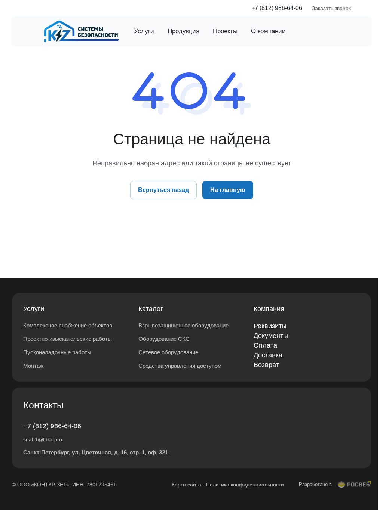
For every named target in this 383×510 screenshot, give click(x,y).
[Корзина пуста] (367, 8)
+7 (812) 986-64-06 (276, 8)
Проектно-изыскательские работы (67, 339)
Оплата (265, 345)
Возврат (266, 364)
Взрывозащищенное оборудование (183, 325)
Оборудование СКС (164, 339)
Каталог (150, 308)
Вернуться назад (163, 190)
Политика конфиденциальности (245, 485)
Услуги (33, 308)
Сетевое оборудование (168, 352)
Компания (269, 308)
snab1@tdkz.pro (42, 439)
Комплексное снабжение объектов (67, 325)
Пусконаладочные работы (57, 352)
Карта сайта (186, 485)
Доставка (268, 355)
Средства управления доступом (179, 366)
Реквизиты (270, 326)
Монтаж (33, 366)
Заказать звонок (331, 8)
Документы (271, 335)
